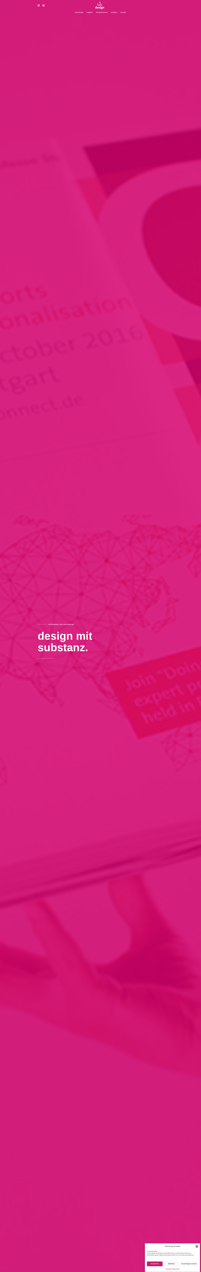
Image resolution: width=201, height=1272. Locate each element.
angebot (90, 12)
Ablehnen (171, 1264)
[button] (197, 1246)
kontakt (123, 12)
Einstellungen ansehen (189, 1264)
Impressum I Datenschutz (172, 1268)
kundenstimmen (102, 12)
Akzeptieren (155, 1264)
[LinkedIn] (39, 5)
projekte (114, 12)
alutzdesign (79, 12)
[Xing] (43, 5)
